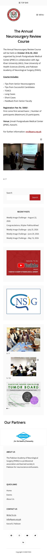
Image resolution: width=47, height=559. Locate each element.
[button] (41, 139)
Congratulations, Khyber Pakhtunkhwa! (23, 225)
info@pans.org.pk (14, 519)
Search (9, 193)
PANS (29, 552)
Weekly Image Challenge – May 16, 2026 (23, 238)
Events (9, 495)
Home (9, 490)
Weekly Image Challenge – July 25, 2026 (22, 229)
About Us (10, 499)
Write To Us (11, 515)
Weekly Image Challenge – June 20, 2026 (23, 234)
